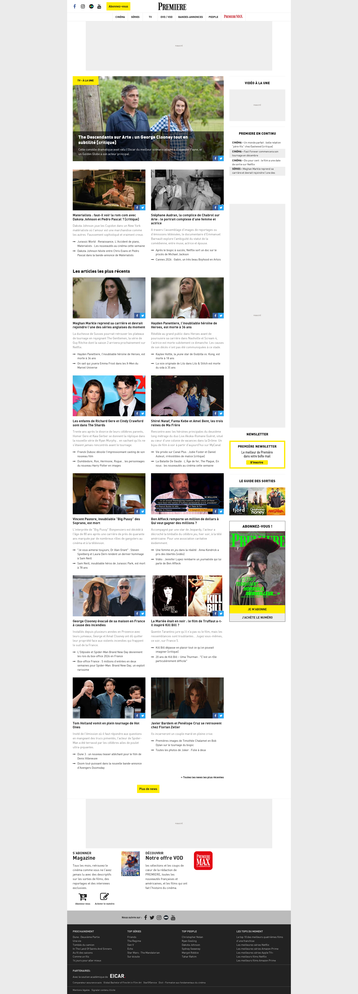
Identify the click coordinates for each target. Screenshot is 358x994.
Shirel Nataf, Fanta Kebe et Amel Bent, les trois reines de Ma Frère (187, 423)
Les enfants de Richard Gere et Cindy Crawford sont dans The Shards (108, 423)
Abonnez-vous (118, 6)
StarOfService (150, 982)
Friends (131, 936)
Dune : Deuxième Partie (86, 936)
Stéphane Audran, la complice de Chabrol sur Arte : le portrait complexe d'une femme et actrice (185, 219)
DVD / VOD (166, 16)
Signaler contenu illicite (103, 990)
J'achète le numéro (257, 617)
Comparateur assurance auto (87, 982)
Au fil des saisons (83, 952)
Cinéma (120, 16)
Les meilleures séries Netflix (252, 944)
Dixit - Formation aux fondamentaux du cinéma (182, 982)
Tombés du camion (83, 944)
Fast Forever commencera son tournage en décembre (255, 153)
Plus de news (148, 789)
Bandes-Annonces (190, 16)
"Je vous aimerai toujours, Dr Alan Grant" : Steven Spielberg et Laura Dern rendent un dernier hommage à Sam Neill (110, 554)
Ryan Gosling (189, 940)
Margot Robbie (190, 952)
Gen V (130, 944)
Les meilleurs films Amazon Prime (256, 960)
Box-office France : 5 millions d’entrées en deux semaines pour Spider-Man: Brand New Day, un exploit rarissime (111, 665)
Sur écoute (133, 956)
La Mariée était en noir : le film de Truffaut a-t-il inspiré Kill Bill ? (186, 623)
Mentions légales (81, 990)
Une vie (77, 940)
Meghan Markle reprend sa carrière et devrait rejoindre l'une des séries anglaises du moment (109, 325)
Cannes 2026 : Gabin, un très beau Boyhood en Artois (188, 259)
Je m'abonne (257, 609)
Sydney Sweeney (191, 948)
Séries (135, 16)
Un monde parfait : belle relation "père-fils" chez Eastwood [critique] (256, 144)
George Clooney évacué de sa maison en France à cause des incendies (109, 623)
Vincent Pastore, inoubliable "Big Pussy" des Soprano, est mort (106, 521)
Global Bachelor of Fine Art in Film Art (122, 982)
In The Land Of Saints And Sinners (92, 948)
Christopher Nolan (192, 936)
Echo (130, 948)
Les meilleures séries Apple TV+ (254, 952)
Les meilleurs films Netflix (251, 956)
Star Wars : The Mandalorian (143, 952)
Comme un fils (81, 956)
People (213, 16)
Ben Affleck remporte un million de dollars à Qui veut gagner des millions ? (185, 521)
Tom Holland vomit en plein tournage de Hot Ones (106, 725)
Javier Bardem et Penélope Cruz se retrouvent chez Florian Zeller (186, 725)
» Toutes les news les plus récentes (202, 777)
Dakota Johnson (191, 944)
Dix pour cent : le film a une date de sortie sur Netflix (256, 162)
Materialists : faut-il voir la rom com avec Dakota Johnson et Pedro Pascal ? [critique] (106, 217)
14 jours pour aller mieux (87, 960)
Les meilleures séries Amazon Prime (257, 948)
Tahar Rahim (189, 956)
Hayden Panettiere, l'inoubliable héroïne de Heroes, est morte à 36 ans (184, 325)
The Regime (134, 940)
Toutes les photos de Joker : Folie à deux (181, 750)
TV (150, 16)
